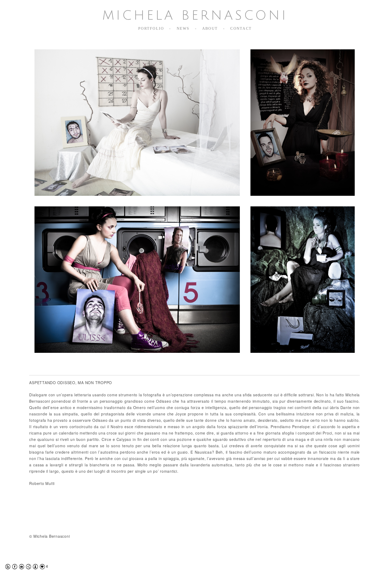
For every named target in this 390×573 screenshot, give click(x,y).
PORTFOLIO (151, 29)
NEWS (183, 29)
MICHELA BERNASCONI (195, 16)
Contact (241, 29)
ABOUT (210, 29)
